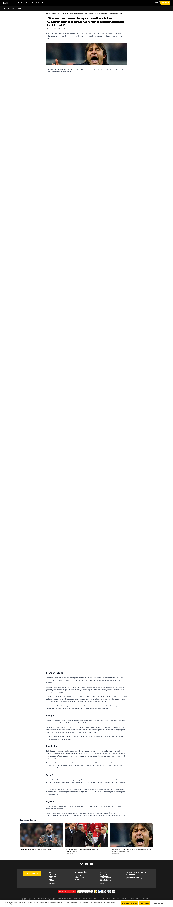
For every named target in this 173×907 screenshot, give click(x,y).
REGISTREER (165, 3)
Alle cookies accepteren (129, 903)
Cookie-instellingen (158, 903)
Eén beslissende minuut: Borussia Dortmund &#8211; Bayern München (84, 850)
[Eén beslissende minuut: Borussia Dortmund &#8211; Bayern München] (86, 835)
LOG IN (156, 3)
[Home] (47, 14)
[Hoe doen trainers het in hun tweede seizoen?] (41, 835)
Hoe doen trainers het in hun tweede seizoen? (37, 849)
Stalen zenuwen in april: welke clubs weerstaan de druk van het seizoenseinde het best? (131, 850)
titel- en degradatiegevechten (87, 33)
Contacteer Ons (32, 873)
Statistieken (55, 14)
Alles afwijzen (145, 903)
